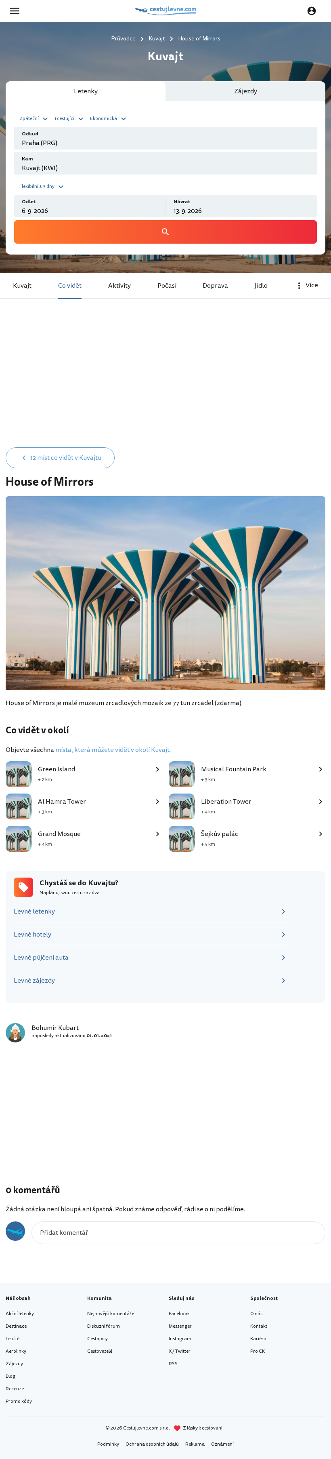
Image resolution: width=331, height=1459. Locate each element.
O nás (256, 1313)
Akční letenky (20, 1313)
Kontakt (258, 1326)
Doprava (215, 286)
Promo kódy (19, 1401)
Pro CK (257, 1351)
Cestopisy (97, 1338)
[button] (35, 118)
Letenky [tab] (86, 91)
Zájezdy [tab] (245, 91)
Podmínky (108, 1444)
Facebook (179, 1313)
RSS (173, 1363)
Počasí (166, 286)
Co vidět (70, 286)
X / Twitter (180, 1351)
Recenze (15, 1388)
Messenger (180, 1326)
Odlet (29, 201)
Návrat (182, 201)
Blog (10, 1376)
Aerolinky (16, 1351)
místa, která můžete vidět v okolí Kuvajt (112, 750)
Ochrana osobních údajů (152, 1444)
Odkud (30, 134)
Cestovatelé (99, 1351)
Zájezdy (14, 1363)
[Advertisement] (165, 381)
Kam (27, 159)
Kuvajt (22, 286)
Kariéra (258, 1338)
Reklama (195, 1444)
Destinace (16, 1326)
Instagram (180, 1338)
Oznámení (222, 1444)
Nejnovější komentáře (110, 1313)
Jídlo (261, 286)
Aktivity (119, 286)
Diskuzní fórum (103, 1326)
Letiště (12, 1338)
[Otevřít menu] (17, 11)
